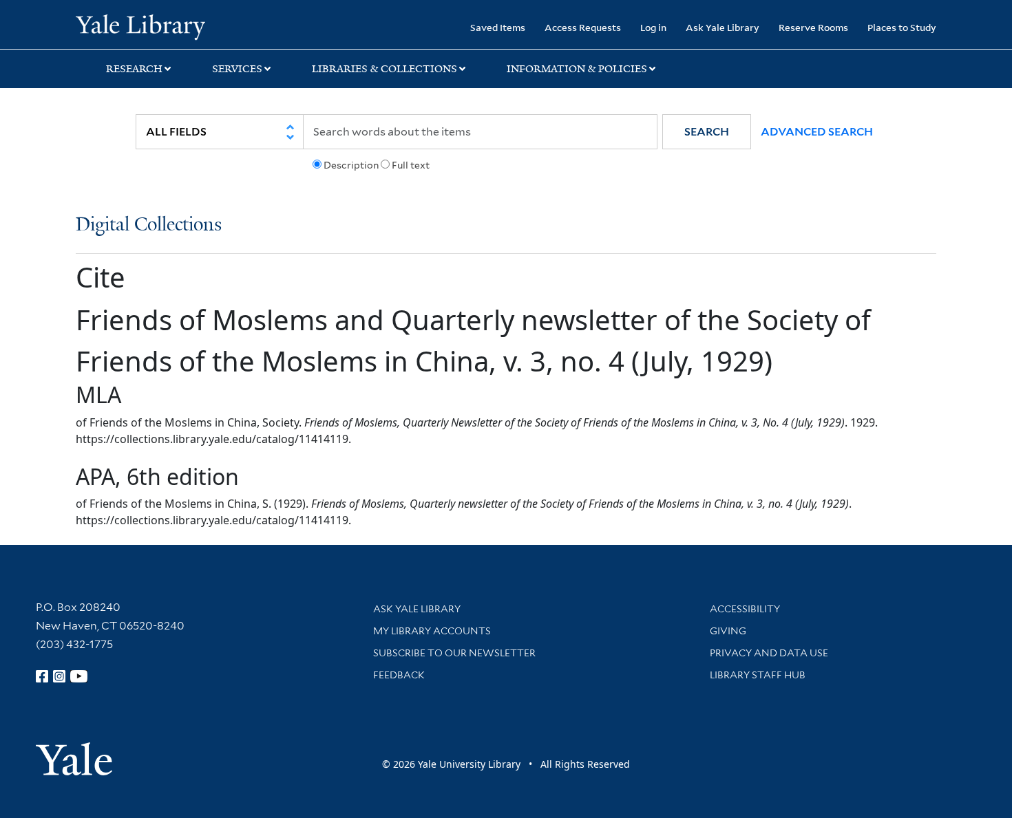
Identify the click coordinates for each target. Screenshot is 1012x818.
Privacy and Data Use (769, 652)
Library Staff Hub (757, 674)
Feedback (399, 674)
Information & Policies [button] (577, 69)
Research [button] (134, 69)
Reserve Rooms (813, 27)
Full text (411, 165)
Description (351, 165)
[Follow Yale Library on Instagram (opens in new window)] (59, 676)
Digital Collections (149, 225)
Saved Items (497, 27)
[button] (706, 131)
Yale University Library (140, 26)
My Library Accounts (432, 630)
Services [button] (237, 69)
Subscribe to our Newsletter (454, 652)
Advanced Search (817, 131)
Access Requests (583, 27)
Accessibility (745, 608)
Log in (653, 27)
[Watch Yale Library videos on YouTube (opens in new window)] (79, 676)
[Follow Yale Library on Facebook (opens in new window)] (42, 676)
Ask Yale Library (722, 27)
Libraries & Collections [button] (384, 69)
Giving (728, 630)
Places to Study (901, 27)
